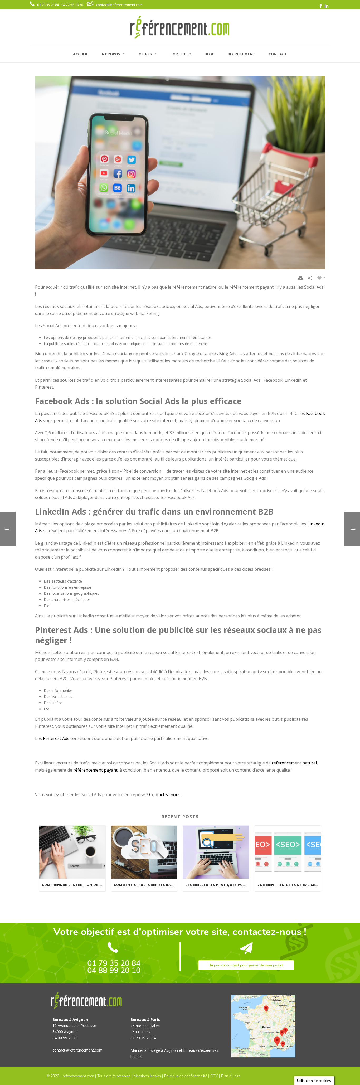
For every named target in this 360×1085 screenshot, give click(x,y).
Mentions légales (147, 1075)
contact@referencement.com (119, 4)
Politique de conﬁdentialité (185, 1075)
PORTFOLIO (180, 53)
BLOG (210, 53)
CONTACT (278, 53)
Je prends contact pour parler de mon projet (246, 965)
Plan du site (230, 1075)
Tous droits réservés (113, 1075)
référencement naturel (294, 763)
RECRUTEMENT (241, 53)
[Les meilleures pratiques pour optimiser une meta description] (216, 852)
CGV (214, 1075)
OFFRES (145, 53)
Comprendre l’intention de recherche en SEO (73, 885)
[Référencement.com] (180, 27)
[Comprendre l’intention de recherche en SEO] (72, 852)
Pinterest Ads (56, 738)
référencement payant (95, 770)
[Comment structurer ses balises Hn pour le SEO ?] (144, 852)
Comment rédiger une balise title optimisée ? (289, 885)
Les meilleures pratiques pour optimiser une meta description (217, 885)
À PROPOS (110, 53)
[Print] (300, 278)
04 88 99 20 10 (113, 970)
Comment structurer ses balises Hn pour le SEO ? (145, 885)
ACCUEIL (80, 53)
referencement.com (78, 1075)
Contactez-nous (165, 794)
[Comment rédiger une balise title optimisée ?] (288, 852)
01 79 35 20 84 (113, 963)
